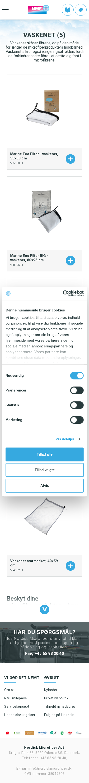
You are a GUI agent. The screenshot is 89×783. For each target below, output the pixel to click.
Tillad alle (44, 454)
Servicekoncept (16, 706)
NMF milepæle (15, 698)
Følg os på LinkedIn (59, 715)
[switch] (77, 390)
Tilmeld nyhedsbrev (60, 706)
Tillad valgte (45, 470)
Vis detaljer (65, 439)
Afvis (44, 485)
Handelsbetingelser (19, 715)
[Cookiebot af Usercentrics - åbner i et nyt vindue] (63, 293)
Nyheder (51, 690)
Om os (9, 690)
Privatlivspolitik (56, 698)
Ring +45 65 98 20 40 (44, 653)
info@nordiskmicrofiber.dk (50, 768)
